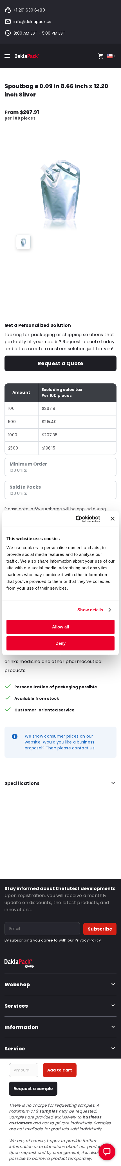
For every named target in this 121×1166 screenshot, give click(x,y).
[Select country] (111, 56)
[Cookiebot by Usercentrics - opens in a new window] (76, 519)
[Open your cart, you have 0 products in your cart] (101, 56)
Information (22, 1027)
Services (16, 1005)
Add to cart (59, 1070)
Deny (60, 643)
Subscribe (100, 929)
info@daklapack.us (32, 21)
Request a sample (33, 1088)
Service (15, 1048)
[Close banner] (113, 519)
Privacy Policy (88, 940)
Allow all (60, 626)
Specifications (22, 783)
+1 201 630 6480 (29, 10)
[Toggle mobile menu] (7, 56)
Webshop (17, 984)
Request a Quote (60, 363)
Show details (90, 609)
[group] (23, 242)
